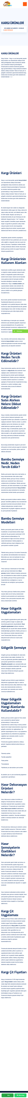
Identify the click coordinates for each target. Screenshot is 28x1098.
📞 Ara (8, 1095)
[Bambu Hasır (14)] (20, 124)
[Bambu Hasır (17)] (20, 134)
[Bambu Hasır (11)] (8, 114)
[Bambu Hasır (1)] (8, 85)
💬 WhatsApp (20, 1095)
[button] (20, 331)
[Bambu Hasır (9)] (8, 104)
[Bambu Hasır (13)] (8, 124)
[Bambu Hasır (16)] (20, 154)
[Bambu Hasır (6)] (20, 85)
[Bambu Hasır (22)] (8, 164)
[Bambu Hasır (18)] (8, 144)
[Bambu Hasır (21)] (8, 154)
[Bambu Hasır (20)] (20, 164)
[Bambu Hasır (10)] (20, 104)
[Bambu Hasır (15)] (8, 134)
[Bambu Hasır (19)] (20, 144)
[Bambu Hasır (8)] (20, 95)
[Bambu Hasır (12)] (20, 114)
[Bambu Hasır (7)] (8, 95)
